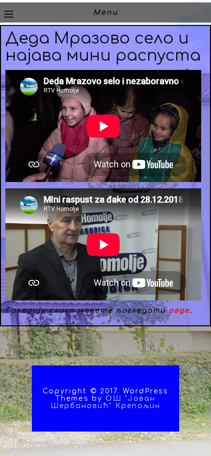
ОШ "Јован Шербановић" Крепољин (106, 402)
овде (179, 310)
